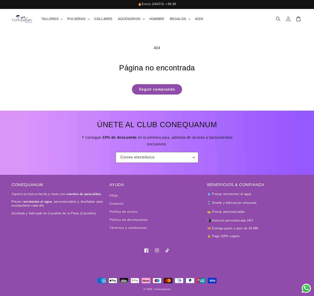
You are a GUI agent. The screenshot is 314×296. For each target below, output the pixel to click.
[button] (52, 19)
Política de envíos (123, 211)
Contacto (116, 203)
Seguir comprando (157, 89)
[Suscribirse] (193, 157)
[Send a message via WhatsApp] (306, 288)
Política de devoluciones (128, 219)
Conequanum (162, 289)
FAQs (113, 195)
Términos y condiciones (128, 228)
